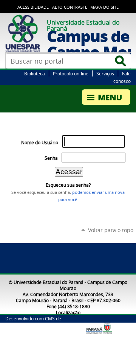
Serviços (105, 73)
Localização (68, 312)
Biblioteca (34, 73)
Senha (51, 158)
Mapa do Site (104, 7)
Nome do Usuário (39, 142)
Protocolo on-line (70, 73)
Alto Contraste (69, 7)
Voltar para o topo (110, 230)
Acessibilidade (33, 7)
